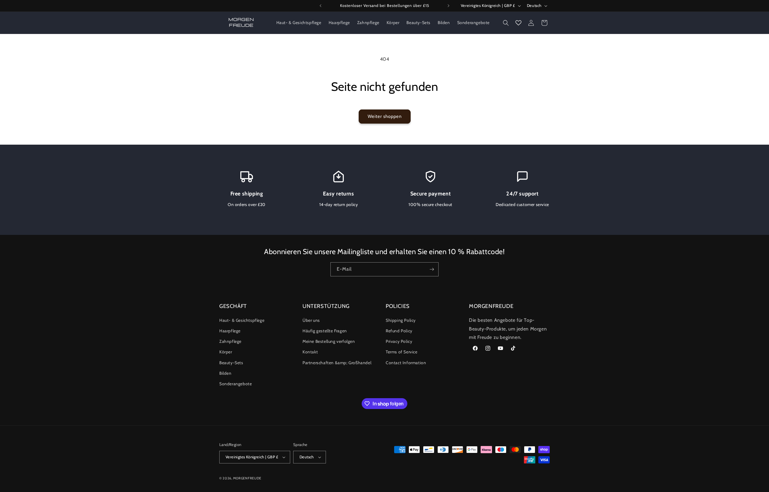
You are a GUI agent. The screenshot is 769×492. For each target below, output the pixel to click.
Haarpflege (230, 331)
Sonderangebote (235, 383)
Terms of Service (402, 352)
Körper (225, 352)
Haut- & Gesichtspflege (241, 320)
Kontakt (310, 352)
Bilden (225, 373)
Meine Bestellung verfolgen (328, 341)
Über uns (311, 320)
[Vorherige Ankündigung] (320, 5)
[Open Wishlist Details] (518, 22)
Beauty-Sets (231, 362)
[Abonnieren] (431, 269)
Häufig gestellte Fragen (324, 331)
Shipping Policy (401, 320)
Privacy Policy (399, 341)
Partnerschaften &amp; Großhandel (336, 362)
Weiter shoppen (385, 116)
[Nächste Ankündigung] (448, 5)
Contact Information (406, 362)
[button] (505, 22)
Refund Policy (399, 331)
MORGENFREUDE (247, 478)
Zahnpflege (230, 341)
